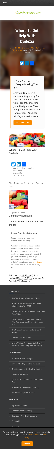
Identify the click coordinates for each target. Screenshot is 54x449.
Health (17, 48)
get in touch (37, 262)
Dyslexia (25, 48)
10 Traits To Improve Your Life (23, 393)
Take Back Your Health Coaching (24, 416)
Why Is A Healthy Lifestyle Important (26, 364)
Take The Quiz (22, 122)
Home (11, 48)
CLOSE (27, 444)
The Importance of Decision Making (25, 387)
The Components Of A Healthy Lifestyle (27, 369)
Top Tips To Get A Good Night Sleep (25, 298)
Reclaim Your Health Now (21, 338)
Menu (5, 3)
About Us (15, 426)
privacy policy (34, 435)
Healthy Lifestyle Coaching (22, 411)
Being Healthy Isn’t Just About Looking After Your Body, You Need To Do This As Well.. (28, 322)
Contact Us (16, 421)
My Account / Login (19, 406)
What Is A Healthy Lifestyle (22, 359)
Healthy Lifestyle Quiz (20, 374)
